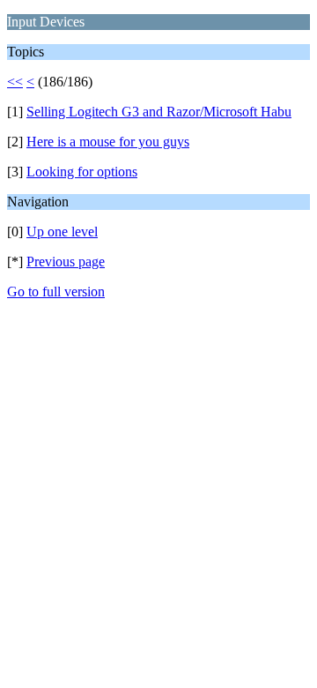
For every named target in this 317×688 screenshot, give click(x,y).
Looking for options (81, 171)
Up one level (62, 231)
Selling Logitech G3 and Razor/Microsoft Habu (158, 111)
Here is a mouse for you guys (107, 141)
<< (15, 81)
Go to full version (56, 291)
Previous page (65, 261)
